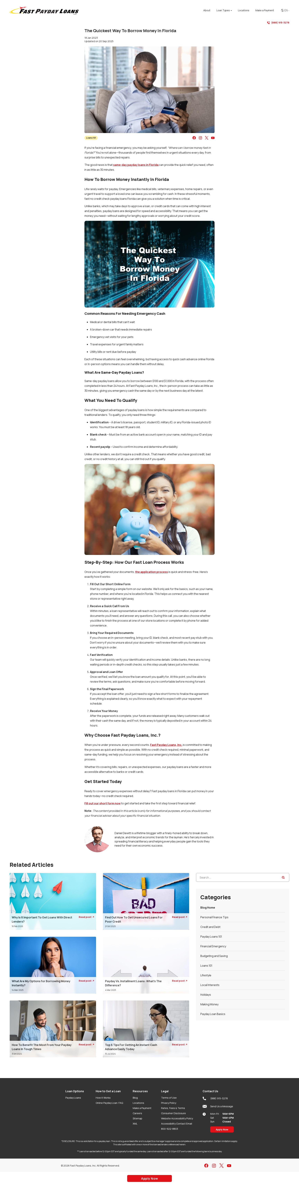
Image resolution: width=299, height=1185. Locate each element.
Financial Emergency (213, 946)
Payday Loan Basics (212, 1014)
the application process (151, 572)
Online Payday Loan (109, 1102)
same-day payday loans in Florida (135, 165)
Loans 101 (91, 137)
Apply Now (222, 1129)
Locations (138, 1102)
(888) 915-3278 (280, 22)
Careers (137, 1113)
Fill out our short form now (102, 803)
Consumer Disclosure (173, 1113)
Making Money (209, 1004)
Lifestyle (205, 975)
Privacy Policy (168, 1102)
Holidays (205, 995)
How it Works (103, 1097)
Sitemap (137, 1118)
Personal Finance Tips (214, 917)
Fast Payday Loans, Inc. (166, 745)
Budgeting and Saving (214, 956)
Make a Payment (142, 1108)
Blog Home (207, 907)
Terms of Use (169, 1097)
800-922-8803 (169, 1128)
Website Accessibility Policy (177, 1118)
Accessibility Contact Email (176, 1123)
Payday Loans (73, 1097)
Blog (135, 1097)
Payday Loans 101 (211, 936)
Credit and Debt (210, 927)
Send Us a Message (221, 1106)
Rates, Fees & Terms (173, 1108)
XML (135, 1123)
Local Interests (209, 985)
